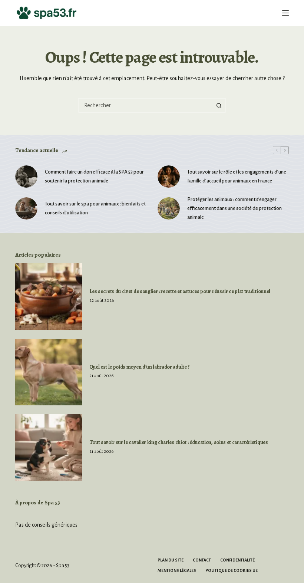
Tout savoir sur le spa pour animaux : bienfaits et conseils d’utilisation (95, 208)
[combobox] (145, 105)
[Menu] (285, 13)
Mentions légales (177, 570)
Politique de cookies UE (231, 570)
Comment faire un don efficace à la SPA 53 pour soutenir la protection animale (94, 176)
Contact (202, 560)
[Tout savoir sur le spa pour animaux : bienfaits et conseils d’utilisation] (26, 208)
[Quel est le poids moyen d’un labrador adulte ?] (48, 372)
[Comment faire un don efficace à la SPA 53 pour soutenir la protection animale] (26, 176)
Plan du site (171, 560)
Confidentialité (237, 560)
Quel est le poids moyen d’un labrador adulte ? (139, 366)
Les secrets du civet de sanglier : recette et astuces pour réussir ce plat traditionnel (179, 291)
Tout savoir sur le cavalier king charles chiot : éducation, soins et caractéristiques (178, 442)
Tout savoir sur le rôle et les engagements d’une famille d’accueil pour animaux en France (236, 176)
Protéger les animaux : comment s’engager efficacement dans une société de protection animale (234, 208)
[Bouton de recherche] (218, 105)
